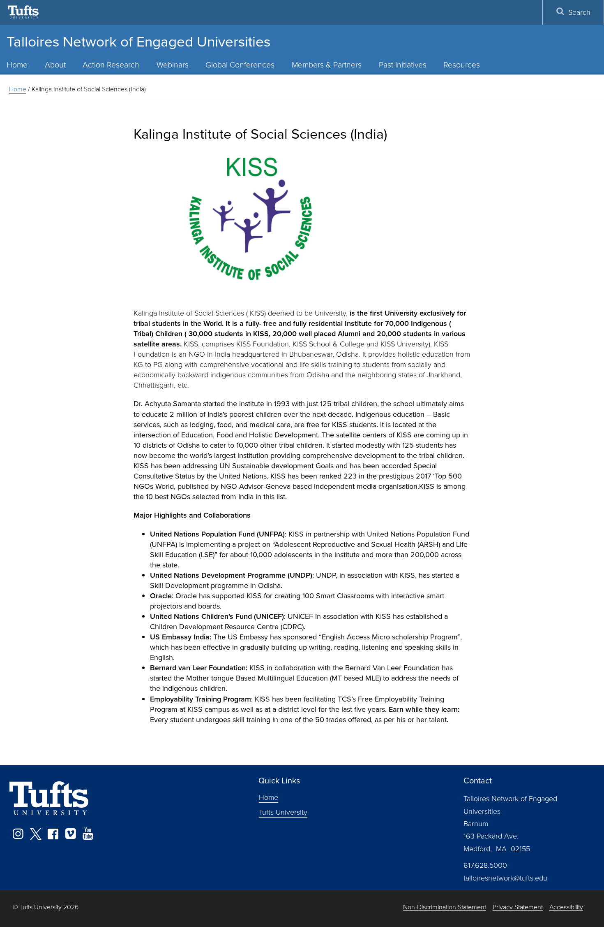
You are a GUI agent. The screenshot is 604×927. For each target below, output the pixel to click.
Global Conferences (239, 64)
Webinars (173, 64)
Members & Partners (327, 64)
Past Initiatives (402, 64)
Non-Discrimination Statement (444, 907)
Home (17, 88)
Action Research (111, 64)
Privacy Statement (518, 907)
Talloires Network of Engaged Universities (138, 41)
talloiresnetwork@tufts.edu (505, 878)
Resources (461, 64)
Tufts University (283, 812)
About (55, 64)
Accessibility (566, 907)
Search (579, 12)
